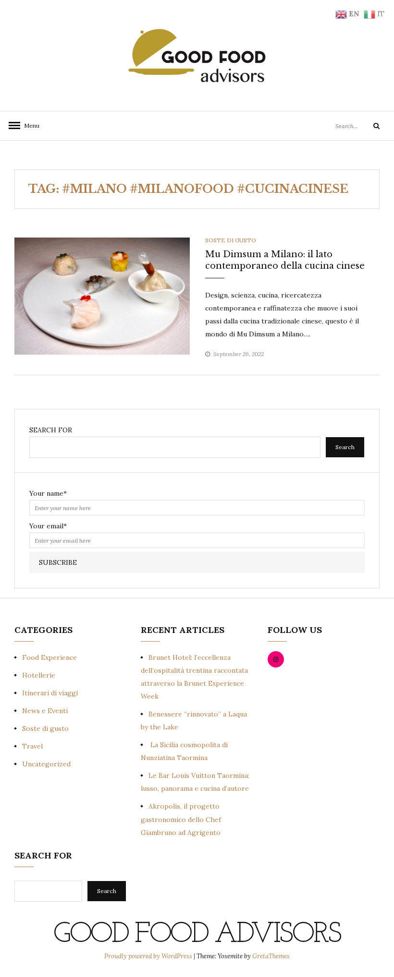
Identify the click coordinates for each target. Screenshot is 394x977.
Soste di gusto (230, 240)
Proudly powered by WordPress (149, 956)
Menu (29, 125)
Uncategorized (46, 764)
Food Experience (49, 657)
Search (345, 447)
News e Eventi (45, 710)
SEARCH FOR (50, 430)
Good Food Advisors (196, 934)
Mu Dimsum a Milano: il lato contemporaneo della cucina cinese (285, 260)
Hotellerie (38, 675)
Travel (32, 746)
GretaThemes (271, 956)
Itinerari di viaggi (50, 693)
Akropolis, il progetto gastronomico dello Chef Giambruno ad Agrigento (181, 819)
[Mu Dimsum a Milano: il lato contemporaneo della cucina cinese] (102, 295)
